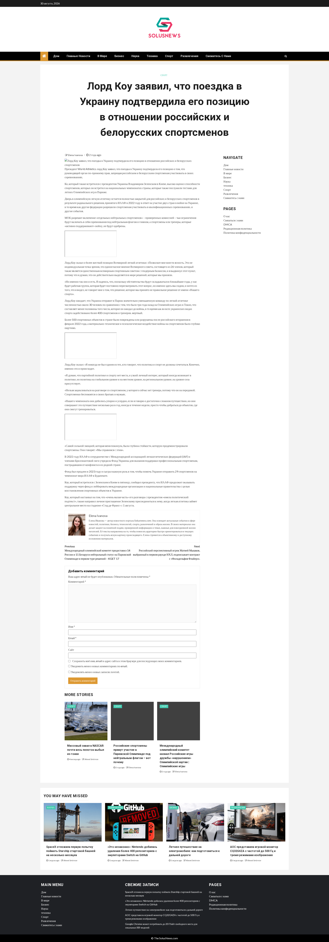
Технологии (115, 807)
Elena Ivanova (75, 155)
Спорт (169, 56)
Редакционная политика (237, 228)
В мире (102, 56)
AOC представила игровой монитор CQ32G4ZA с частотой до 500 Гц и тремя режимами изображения (254, 851)
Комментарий (77, 581)
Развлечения (189, 56)
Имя (71, 626)
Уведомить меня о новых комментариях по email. (99, 666)
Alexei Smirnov (91, 759)
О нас (226, 216)
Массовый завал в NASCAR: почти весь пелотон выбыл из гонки (85, 750)
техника (152, 56)
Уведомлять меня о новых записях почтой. (95, 672)
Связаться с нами (233, 220)
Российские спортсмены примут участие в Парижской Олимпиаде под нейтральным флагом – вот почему (132, 754)
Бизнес (119, 56)
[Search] (286, 56)
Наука (135, 56)
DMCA (227, 224)
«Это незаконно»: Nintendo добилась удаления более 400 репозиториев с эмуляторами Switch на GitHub (132, 851)
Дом (56, 56)
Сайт (71, 649)
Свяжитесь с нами (218, 56)
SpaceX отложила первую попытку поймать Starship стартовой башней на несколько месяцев (70, 851)
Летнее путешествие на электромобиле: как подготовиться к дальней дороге (194, 851)
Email (72, 638)
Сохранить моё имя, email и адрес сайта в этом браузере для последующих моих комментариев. (127, 661)
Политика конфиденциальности (242, 232)
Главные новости (78, 56)
